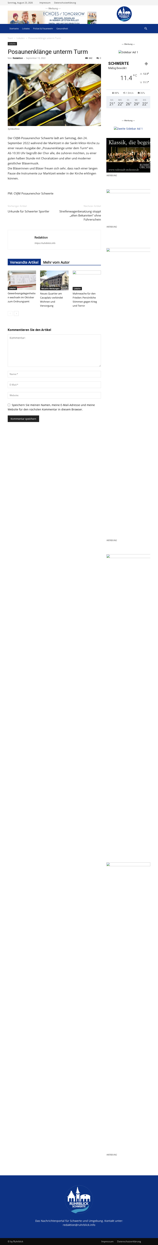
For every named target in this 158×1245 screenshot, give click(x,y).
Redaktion (18, 58)
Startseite (14, 28)
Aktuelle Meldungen (50, 288)
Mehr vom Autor (56, 262)
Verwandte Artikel (24, 262)
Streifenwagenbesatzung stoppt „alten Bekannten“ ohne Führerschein (80, 215)
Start (10, 38)
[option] (128, 52)
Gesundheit (62, 28)
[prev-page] (10, 313)
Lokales (26, 28)
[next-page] (16, 313)
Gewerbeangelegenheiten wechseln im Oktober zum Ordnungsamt (21, 297)
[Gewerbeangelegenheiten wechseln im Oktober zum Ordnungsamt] (22, 280)
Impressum (45, 2)
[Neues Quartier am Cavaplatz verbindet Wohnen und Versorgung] (54, 280)
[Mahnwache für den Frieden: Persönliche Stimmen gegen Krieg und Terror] (87, 280)
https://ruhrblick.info (44, 243)
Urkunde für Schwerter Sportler (28, 211)
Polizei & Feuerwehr (43, 28)
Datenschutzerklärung (65, 2)
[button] (145, 28)
